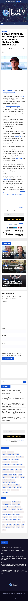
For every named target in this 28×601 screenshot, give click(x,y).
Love (7, 519)
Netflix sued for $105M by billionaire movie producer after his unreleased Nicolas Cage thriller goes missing (13, 405)
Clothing (4, 467)
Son (3, 524)
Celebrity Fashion (15, 459)
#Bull (12, 49)
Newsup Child (22, 593)
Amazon (4, 501)
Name (4, 328)
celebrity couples (7, 504)
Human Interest (18, 472)
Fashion (11, 469)
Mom (11, 519)
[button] (26, 23)
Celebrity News (14, 461)
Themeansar (13, 594)
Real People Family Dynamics (9, 482)
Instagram (20, 517)
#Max (9, 51)
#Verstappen (9, 53)
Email (4, 335)
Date (9, 509)
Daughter (14, 509)
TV (17, 489)
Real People (11, 479)
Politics (16, 477)
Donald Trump (22, 467)
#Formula (5, 51)
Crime (9, 467)
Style (14, 524)
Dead (21, 509)
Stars (10, 524)
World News (5, 492)
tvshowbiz (8, 527)
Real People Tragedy (7, 484)
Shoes (14, 487)
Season (14, 522)
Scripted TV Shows (7, 487)
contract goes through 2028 (13, 106)
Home (4, 472)
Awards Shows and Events (8, 454)
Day (18, 509)
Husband (15, 517)
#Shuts (4, 53)
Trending (4, 31)
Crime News (14, 467)
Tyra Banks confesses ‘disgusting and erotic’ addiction (9, 232)
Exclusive (5, 514)
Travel (8, 489)
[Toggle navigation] (14, 23)
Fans (14, 514)
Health (20, 469)
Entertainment (6, 469)
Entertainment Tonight (19, 511)
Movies (20, 474)
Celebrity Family (6, 459)
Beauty (17, 454)
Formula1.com (17, 136)
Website (4, 343)
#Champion (17, 49)
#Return (17, 51)
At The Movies (11, 451)
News (8, 477)
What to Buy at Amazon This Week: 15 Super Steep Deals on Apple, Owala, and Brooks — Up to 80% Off (13, 419)
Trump (22, 524)
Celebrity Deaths (19, 456)
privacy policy (20, 440)
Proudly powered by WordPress (8, 593)
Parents (4, 522)
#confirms (22, 49)
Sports (4, 489)
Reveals (9, 522)
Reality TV (5, 479)
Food (16, 469)
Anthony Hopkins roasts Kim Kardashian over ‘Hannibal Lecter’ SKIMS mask (19, 233)
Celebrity (13, 456)
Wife (23, 527)
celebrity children (16, 501)
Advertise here (22, 84)
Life (3, 519)
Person (12, 477)
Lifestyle (15, 474)
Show (23, 522)
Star (7, 524)
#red (13, 51)
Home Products (10, 472)
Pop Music (22, 477)
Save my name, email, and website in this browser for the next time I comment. (12, 354)
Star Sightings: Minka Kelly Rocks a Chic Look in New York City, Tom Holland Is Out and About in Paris (14, 398)
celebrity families (16, 504)
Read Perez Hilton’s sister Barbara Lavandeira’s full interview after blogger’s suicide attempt (12, 392)
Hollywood (5, 517)
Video (13, 527)
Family (9, 514)
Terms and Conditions (21, 598)
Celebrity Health (6, 461)
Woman (4, 529)
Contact (7, 598)
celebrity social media (16, 506)
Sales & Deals (16, 484)
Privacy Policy (13, 598)
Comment (5, 301)
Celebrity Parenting (7, 464)
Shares (18, 522)
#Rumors (21, 51)
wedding (18, 527)
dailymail (5, 509)
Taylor (18, 524)
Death (4, 511)
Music (4, 477)
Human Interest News (7, 474)
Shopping (19, 487)
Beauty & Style (6, 456)
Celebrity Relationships (17, 464)
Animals (4, 451)
